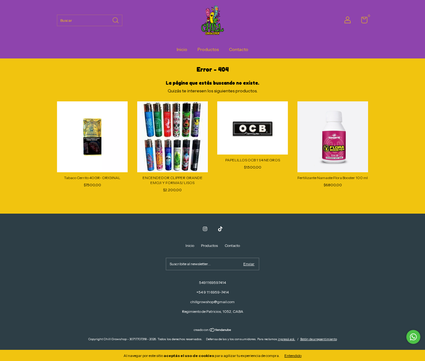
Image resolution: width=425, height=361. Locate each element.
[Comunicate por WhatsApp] (413, 337)
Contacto (238, 49)
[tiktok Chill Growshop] (220, 228)
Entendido (292, 355)
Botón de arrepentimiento (318, 339)
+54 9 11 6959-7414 (212, 292)
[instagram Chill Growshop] (205, 228)
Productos (208, 49)
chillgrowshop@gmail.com (212, 301)
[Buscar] (116, 20)
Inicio (182, 49)
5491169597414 (212, 282)
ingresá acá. (286, 339)
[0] (362, 21)
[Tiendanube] (212, 330)
